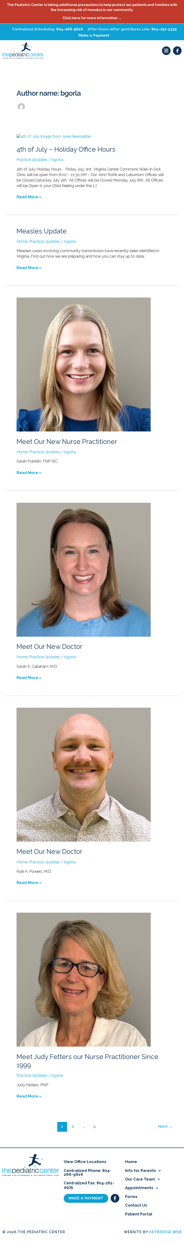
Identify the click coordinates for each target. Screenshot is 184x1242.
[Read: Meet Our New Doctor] (84, 569)
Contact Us (136, 1205)
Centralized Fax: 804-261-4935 (89, 1185)
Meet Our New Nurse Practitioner (67, 441)
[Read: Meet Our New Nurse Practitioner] (84, 364)
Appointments (139, 1188)
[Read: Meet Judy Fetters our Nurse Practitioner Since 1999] (84, 979)
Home (22, 241)
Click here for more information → (92, 18)
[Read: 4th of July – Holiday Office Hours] (54, 136)
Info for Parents (140, 1170)
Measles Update (42, 231)
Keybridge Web (165, 1232)
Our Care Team (140, 1179)
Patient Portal (138, 1214)
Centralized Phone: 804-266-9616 (87, 1172)
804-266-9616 (69, 29)
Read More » (29, 196)
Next (165, 1126)
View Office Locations (85, 1161)
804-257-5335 (164, 29)
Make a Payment (94, 35)
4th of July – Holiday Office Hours (66, 149)
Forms (131, 1196)
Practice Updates (32, 159)
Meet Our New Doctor (49, 646)
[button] (166, 50)
